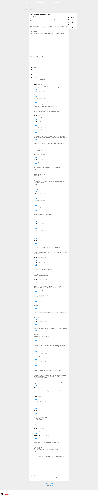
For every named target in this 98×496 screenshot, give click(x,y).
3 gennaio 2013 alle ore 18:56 (42, 361)
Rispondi (35, 82)
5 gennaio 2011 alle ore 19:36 (41, 154)
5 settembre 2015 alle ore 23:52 (44, 435)
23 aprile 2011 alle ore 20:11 (42, 230)
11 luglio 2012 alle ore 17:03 (42, 326)
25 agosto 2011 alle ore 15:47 (42, 245)
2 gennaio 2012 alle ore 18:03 (42, 303)
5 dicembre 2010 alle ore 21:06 (42, 127)
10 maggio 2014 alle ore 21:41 (42, 410)
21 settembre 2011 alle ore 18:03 (42, 262)
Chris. (35, 98)
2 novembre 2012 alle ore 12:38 (42, 342)
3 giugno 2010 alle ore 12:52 (41, 98)
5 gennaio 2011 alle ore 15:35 (42, 147)
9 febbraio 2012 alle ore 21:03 (42, 316)
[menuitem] (72, 15)
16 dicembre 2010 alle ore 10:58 (42, 134)
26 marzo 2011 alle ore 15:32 (41, 193)
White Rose (36, 273)
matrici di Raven (33, 22)
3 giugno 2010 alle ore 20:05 (42, 104)
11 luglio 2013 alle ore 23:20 (41, 396)
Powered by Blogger (49, 483)
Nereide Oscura (37, 435)
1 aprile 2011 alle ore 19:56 (41, 207)
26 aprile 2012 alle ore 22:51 (42, 321)
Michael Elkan (51, 485)
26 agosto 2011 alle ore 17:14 (42, 257)
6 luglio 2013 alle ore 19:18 (40, 387)
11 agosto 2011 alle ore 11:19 (41, 240)
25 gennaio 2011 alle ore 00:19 (42, 179)
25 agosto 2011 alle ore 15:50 (42, 251)
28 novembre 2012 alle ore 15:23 (42, 353)
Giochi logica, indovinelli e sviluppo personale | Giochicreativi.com (41, 2)
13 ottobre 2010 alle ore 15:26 (42, 121)
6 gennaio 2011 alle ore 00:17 (42, 159)
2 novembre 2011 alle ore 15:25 (43, 273)
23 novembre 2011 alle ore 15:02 (42, 293)
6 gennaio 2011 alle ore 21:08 (41, 165)
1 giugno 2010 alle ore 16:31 (41, 84)
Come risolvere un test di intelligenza (38, 63)
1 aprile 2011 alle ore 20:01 (41, 218)
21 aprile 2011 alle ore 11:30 (42, 223)
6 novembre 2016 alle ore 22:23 (42, 440)
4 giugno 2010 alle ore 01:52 (42, 115)
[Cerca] (77, 2)
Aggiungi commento (34, 459)
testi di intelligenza (37, 60)
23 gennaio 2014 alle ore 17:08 (41, 401)
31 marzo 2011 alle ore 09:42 (41, 200)
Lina (35, 91)
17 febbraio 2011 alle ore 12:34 (42, 188)
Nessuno (35, 410)
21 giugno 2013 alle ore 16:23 (42, 381)
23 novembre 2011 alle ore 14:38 (42, 279)
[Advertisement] (49, 45)
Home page (25, 9)
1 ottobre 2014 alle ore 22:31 (42, 428)
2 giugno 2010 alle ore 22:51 (40, 91)
